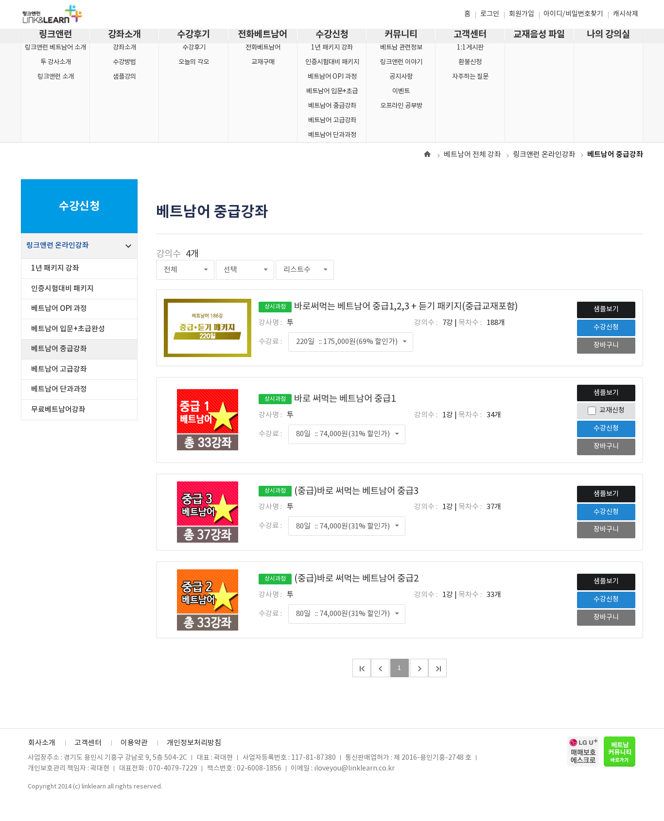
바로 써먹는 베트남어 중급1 (330, 399)
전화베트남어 (262, 34)
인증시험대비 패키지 (332, 62)
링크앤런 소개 (55, 77)
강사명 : (270, 323)
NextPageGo (419, 668)
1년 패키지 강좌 (332, 47)
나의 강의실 (608, 34)
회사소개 (41, 743)
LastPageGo (437, 668)
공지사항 (401, 77)
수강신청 (332, 34)
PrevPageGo (380, 668)
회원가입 (521, 14)
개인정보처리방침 (194, 743)
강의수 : (425, 323)
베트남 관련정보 (401, 47)
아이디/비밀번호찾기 (573, 14)
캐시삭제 (625, 14)
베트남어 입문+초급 (332, 91)
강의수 (168, 254)
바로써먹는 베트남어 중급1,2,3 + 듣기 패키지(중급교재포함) (391, 307)
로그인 (489, 14)
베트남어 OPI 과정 (332, 77)
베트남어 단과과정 (332, 135)
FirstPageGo (361, 668)
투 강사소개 (55, 62)
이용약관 (134, 743)
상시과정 (275, 307)
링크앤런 (55, 34)
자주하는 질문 (470, 77)
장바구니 (606, 345)
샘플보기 (606, 309)
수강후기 (193, 34)
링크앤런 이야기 (401, 62)
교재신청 (611, 410)
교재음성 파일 (539, 34)
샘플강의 (124, 77)
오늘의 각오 (193, 62)
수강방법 (124, 62)
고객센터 (470, 34)
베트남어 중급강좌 (332, 106)
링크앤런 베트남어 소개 (55, 47)
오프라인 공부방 (401, 106)
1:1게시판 (470, 47)
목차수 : (470, 323)
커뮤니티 (401, 34)
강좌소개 (124, 34)
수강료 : (270, 342)
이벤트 (401, 91)
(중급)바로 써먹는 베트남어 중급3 (341, 491)
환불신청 (470, 62)
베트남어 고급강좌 (332, 120)
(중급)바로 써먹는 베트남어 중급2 (341, 579)
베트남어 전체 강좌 (472, 155)
